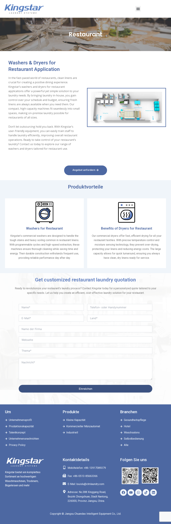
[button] (138, 9)
